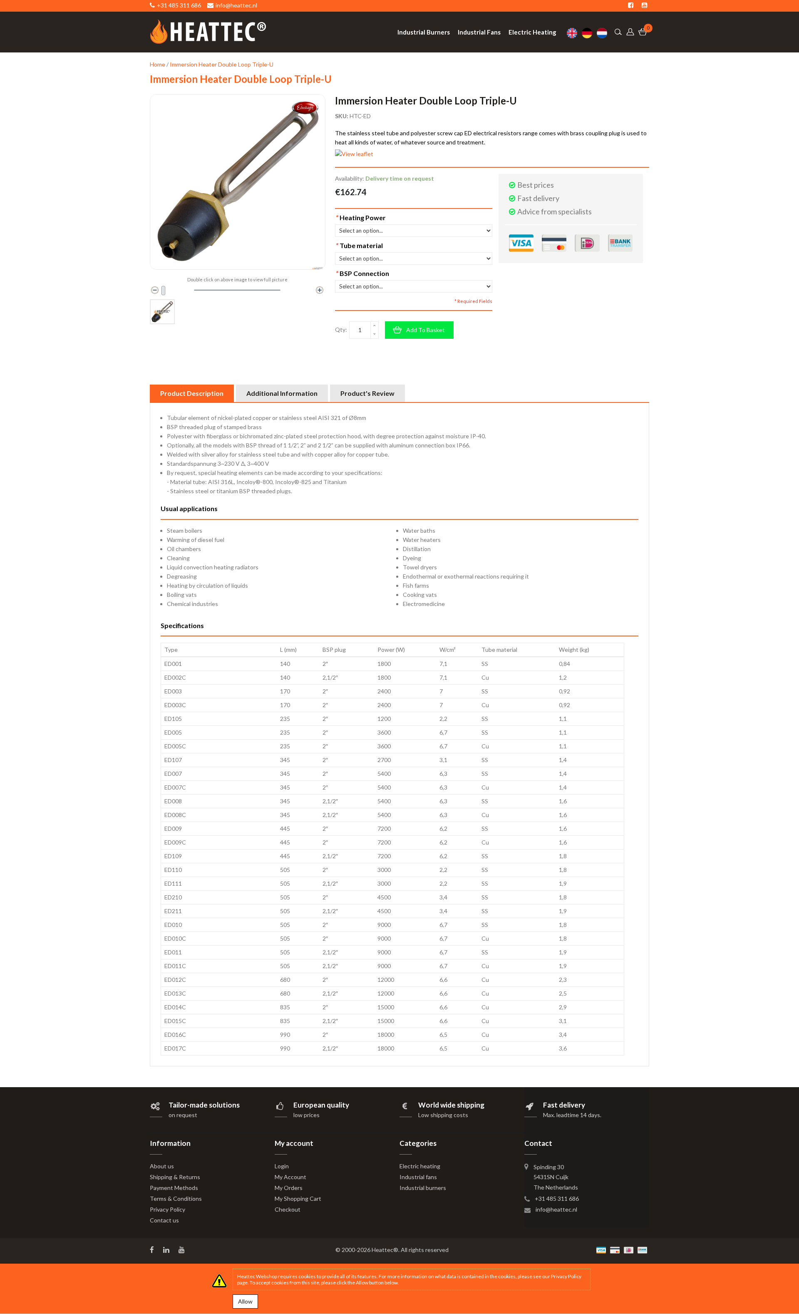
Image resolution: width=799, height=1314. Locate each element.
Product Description (191, 393)
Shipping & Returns (175, 1176)
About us (162, 1166)
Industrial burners (423, 1187)
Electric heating (420, 1166)
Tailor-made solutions (204, 1104)
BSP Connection (362, 273)
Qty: (341, 329)
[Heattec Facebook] (153, 1249)
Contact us (164, 1220)
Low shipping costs (443, 1114)
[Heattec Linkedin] (167, 1249)
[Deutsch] (589, 33)
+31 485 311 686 (557, 1198)
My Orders (289, 1187)
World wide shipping (451, 1104)
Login (282, 1166)
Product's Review (367, 393)
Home (157, 64)
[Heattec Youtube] (182, 1249)
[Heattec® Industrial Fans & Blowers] (208, 31)
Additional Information (282, 393)
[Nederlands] (604, 33)
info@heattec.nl (556, 1209)
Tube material (359, 245)
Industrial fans (418, 1176)
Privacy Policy (167, 1209)
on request (183, 1114)
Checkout (287, 1209)
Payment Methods (174, 1187)
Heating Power (360, 217)
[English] (574, 33)
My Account (290, 1176)
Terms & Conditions (176, 1198)
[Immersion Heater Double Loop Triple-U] (162, 311)
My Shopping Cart (298, 1198)
